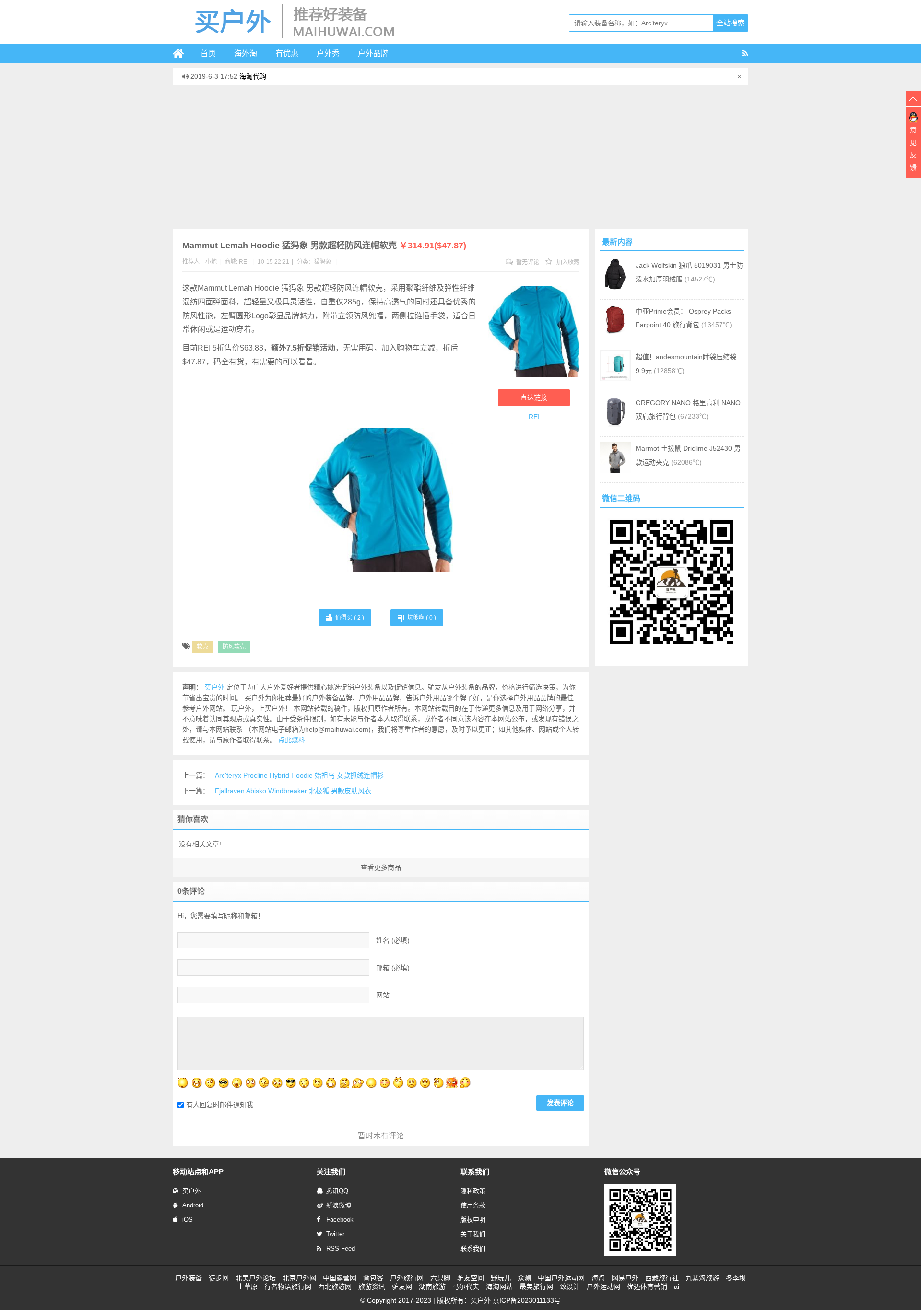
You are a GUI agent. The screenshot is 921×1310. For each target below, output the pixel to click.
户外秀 (328, 53)
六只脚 (440, 1278)
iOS (187, 1219)
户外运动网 (603, 1286)
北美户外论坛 (256, 1278)
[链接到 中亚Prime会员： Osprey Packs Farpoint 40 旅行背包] (615, 333)
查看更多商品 (381, 867)
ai (676, 1286)
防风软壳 (234, 646)
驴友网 (402, 1286)
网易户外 (625, 1278)
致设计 (570, 1286)
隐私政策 (472, 1190)
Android (192, 1205)
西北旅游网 (335, 1286)
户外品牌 (373, 53)
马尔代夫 (465, 1286)
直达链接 (533, 397)
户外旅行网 (407, 1278)
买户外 (191, 1190)
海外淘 (245, 53)
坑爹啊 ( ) (421, 617)
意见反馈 (913, 148)
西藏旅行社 (662, 1278)
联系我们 (472, 1248)
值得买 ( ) (349, 617)
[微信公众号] (640, 1254)
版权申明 (472, 1219)
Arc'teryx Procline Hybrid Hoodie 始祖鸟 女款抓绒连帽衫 (299, 775)
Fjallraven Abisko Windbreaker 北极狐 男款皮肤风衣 (293, 791)
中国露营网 (339, 1278)
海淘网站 (499, 1286)
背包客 (373, 1278)
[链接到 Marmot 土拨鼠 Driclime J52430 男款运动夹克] (615, 470)
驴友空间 (470, 1278)
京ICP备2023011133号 (527, 1300)
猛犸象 (322, 261)
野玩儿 (501, 1278)
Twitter (335, 1234)
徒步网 (219, 1278)
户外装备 (188, 1278)
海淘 (598, 1278)
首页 (208, 53)
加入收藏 (567, 262)
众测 (524, 1278)
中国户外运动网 (561, 1278)
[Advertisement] (460, 157)
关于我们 (472, 1234)
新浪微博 (338, 1205)
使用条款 (472, 1205)
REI (243, 261)
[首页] (182, 53)
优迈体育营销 (647, 1286)
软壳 (202, 646)
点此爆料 (291, 740)
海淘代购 (252, 76)
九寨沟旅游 (702, 1278)
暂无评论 (527, 262)
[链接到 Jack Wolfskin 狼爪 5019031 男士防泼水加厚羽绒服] (615, 287)
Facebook (340, 1219)
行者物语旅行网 (287, 1286)
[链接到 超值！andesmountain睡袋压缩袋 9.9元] (615, 379)
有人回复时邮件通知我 (219, 1105)
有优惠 (286, 53)
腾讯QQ (337, 1190)
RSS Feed (340, 1248)
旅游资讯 (371, 1286)
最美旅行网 (536, 1286)
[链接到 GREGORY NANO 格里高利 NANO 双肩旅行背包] (615, 425)
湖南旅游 (432, 1286)
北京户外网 (299, 1278)
